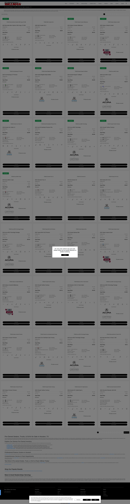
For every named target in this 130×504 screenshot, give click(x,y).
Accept (95, 499)
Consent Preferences (0, 492)
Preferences (78, 499)
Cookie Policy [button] (60, 499)
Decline (87, 499)
